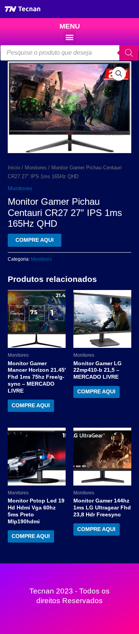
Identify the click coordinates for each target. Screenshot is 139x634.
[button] (69, 36)
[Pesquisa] (129, 53)
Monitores (36, 167)
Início (14, 167)
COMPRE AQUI (34, 240)
